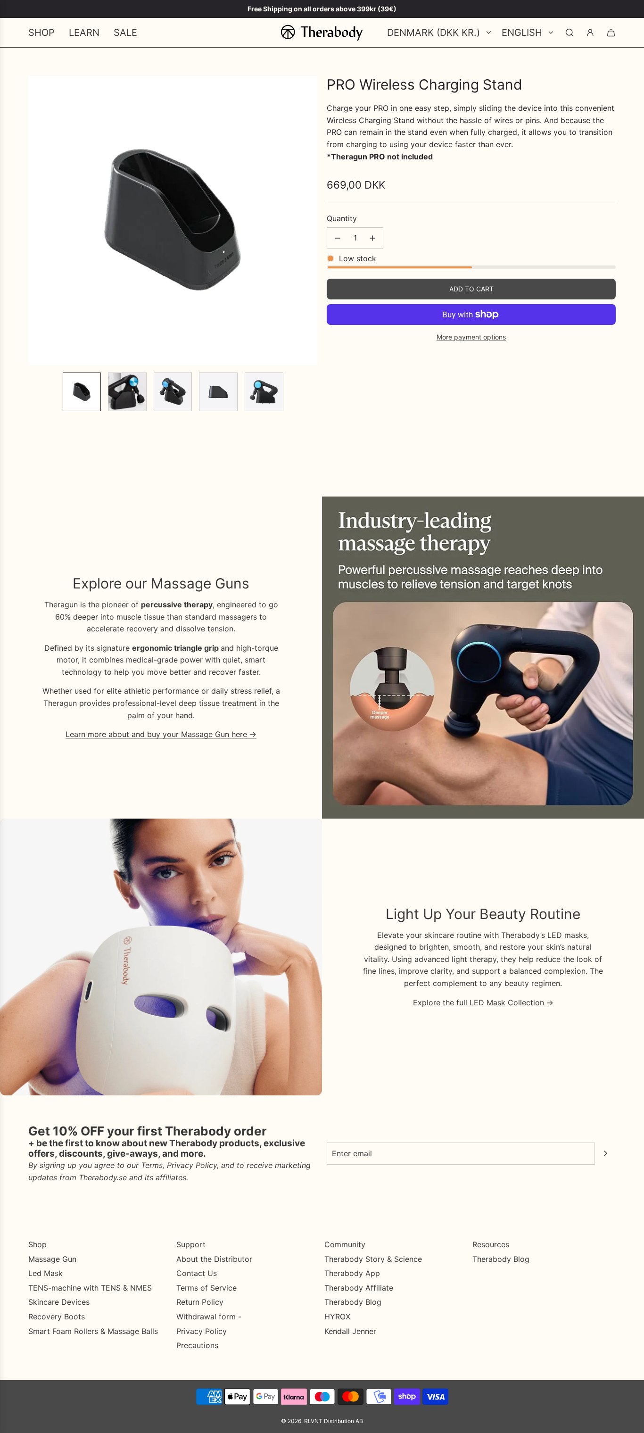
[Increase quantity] (372, 238)
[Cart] (611, 32)
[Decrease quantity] (337, 238)
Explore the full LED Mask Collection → (483, 1002)
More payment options (471, 337)
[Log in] (590, 32)
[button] (35, 220)
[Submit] (605, 1153)
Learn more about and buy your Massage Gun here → (161, 734)
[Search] (569, 32)
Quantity (342, 219)
